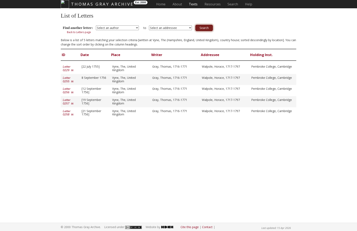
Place (116, 54)
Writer (157, 54)
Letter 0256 (67, 90)
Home (162, 4)
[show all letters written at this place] (126, 70)
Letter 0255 (67, 79)
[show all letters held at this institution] (252, 70)
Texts (193, 4)
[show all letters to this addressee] (242, 66)
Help (248, 4)
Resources (213, 4)
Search (232, 4)
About (177, 4)
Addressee (210, 54)
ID (64, 54)
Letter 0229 (67, 68)
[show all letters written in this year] (101, 66)
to (144, 28)
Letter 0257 (67, 101)
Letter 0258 (67, 112)
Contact (207, 227)
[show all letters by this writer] (189, 66)
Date (85, 54)
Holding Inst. (262, 54)
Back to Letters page (79, 32)
